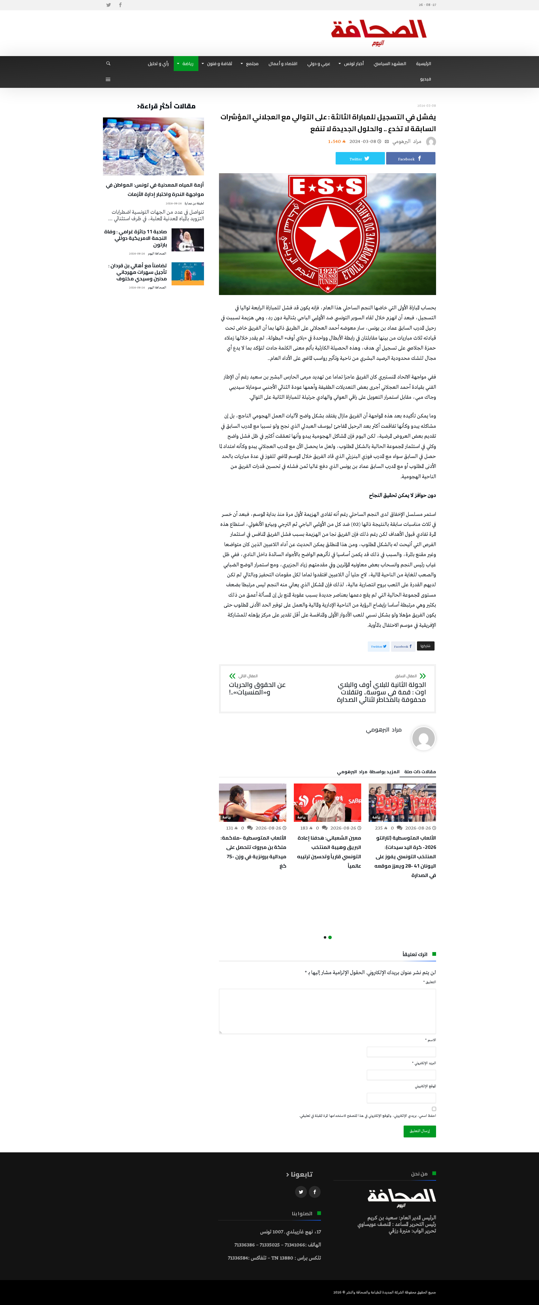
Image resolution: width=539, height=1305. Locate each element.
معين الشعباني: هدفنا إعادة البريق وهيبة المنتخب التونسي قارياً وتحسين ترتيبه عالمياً (329, 851)
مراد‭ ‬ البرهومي (406, 141)
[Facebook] (120, 5)
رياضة (376, 817)
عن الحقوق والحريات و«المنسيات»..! (257, 685)
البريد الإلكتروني (424, 1063)
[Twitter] (109, 5)
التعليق (429, 982)
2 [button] (325, 937)
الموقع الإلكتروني (425, 1086)
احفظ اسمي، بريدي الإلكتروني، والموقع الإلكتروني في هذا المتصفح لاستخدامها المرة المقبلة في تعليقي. (367, 1116)
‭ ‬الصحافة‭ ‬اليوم (157, 254)
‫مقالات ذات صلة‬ (420, 772)
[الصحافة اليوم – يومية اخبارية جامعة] (379, 19)
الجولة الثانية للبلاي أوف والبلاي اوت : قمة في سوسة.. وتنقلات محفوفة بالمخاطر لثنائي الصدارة (381, 688)
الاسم (430, 1040)
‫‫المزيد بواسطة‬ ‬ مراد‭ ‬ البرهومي (368, 772)
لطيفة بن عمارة (194, 204)
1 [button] (330, 937)
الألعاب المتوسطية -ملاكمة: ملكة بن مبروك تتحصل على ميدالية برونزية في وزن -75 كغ (253, 851)
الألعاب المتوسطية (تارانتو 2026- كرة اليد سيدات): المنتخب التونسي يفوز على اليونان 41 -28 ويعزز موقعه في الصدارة (405, 856)
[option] (402, 831)
